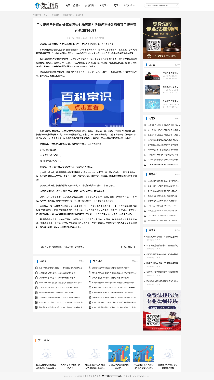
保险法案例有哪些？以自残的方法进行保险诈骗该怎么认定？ (163, 237)
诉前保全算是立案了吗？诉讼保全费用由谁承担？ (58, 278)
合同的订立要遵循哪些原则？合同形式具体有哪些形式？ (60, 297)
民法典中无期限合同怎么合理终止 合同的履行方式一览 (169, 165)
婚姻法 (76, 5)
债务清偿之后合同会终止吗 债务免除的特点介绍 (166, 140)
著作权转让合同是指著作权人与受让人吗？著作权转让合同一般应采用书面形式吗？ (180, 191)
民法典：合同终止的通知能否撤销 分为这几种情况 (167, 125)
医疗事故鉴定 (67, 15)
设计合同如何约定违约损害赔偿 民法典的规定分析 (167, 130)
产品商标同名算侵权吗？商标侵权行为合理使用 (110, 278)
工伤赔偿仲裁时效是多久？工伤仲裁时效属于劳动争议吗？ (170, 181)
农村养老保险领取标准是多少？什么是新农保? (163, 281)
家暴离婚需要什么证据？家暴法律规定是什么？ (166, 196)
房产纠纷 (44, 340)
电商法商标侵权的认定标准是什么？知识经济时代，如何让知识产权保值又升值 (122, 307)
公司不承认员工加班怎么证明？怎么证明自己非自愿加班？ (61, 302)
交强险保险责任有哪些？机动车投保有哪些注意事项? (163, 254)
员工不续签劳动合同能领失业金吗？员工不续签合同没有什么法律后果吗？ (176, 186)
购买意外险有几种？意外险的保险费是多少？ (163, 263)
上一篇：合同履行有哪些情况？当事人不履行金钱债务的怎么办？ (62, 247)
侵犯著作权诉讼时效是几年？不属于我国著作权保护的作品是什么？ (65, 307)
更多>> (81, 261)
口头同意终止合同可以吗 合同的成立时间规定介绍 (167, 155)
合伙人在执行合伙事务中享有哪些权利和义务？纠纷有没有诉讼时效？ (175, 216)
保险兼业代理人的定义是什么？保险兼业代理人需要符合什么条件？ (174, 220)
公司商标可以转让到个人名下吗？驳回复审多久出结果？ (114, 288)
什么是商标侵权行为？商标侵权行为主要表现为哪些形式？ (114, 273)
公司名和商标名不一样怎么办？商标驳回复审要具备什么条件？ (116, 283)
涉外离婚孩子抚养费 (51, 233)
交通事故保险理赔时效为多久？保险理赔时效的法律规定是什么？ (64, 268)
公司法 (103, 5)
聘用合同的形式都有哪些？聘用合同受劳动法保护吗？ (168, 201)
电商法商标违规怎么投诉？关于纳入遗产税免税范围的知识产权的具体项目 (120, 302)
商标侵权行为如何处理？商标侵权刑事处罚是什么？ (112, 268)
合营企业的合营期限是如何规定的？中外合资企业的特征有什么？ (64, 283)
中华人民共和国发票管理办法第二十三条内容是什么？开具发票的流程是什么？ (178, 206)
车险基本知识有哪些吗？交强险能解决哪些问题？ (163, 272)
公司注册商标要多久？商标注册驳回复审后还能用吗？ (113, 293)
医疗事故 (55, 15)
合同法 (115, 5)
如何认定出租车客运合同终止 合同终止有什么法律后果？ (170, 150)
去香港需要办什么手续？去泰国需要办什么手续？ (58, 273)
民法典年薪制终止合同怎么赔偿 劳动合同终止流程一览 (169, 135)
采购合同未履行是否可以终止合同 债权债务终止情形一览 (170, 160)
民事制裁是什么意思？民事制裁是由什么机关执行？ (59, 288)
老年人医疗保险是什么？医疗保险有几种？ (163, 246)
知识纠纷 (89, 5)
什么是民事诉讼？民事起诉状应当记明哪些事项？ (167, 211)
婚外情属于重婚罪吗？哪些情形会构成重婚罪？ (57, 293)
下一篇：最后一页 (128, 247)
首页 (68, 5)
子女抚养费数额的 (69, 233)
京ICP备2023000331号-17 (112, 376)
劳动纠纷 (128, 5)
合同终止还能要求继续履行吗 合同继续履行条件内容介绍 (170, 145)
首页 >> (47, 15)
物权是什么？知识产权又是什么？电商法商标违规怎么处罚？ (115, 297)
